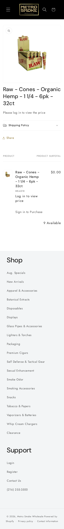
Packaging (13, 344)
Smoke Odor (15, 379)
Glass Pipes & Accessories (24, 326)
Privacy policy (25, 521)
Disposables (15, 308)
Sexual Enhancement (20, 371)
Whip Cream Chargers (22, 424)
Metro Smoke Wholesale (30, 516)
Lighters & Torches (19, 335)
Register (12, 472)
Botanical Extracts (18, 299)
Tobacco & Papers (19, 406)
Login (10, 463)
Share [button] (10, 138)
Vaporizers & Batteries (21, 415)
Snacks (11, 397)
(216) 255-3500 (17, 489)
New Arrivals (15, 282)
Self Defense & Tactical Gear (26, 362)
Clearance (13, 433)
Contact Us (14, 481)
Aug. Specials (16, 273)
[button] (8, 9)
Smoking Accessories (21, 388)
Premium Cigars (17, 353)
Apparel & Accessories (22, 291)
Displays (12, 317)
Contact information (47, 521)
